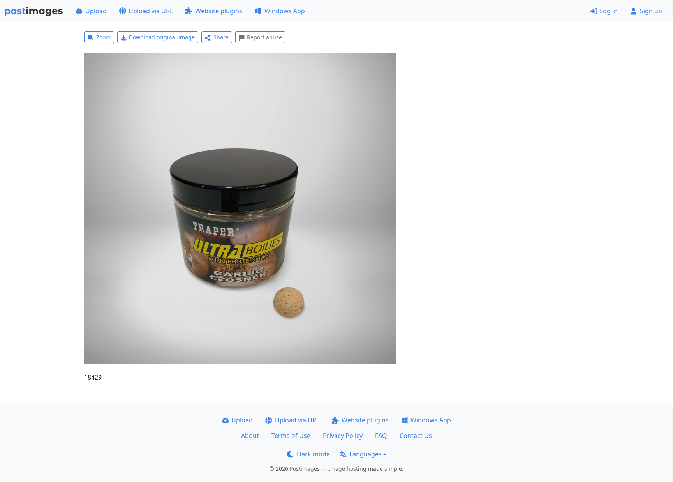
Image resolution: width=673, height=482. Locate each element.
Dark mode (313, 454)
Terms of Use (290, 435)
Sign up (651, 11)
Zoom (103, 37)
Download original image (162, 37)
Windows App (284, 11)
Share (221, 37)
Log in (609, 11)
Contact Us (416, 435)
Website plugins (218, 11)
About (250, 435)
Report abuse (264, 37)
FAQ (381, 435)
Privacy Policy (343, 435)
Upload (96, 11)
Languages (365, 454)
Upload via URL (151, 11)
